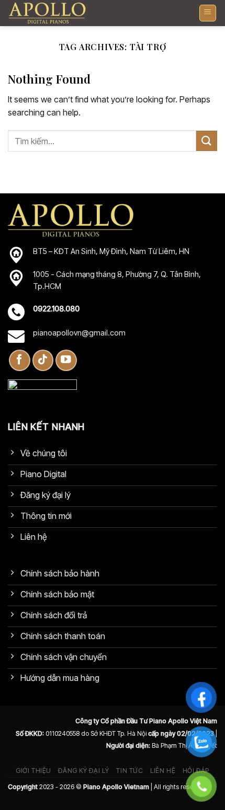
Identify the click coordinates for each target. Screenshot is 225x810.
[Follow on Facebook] (19, 360)
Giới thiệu (33, 770)
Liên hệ (162, 770)
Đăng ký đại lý (83, 770)
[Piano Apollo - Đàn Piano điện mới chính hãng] (47, 13)
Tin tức (129, 770)
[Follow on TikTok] (43, 360)
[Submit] (206, 141)
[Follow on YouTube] (66, 360)
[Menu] (208, 13)
